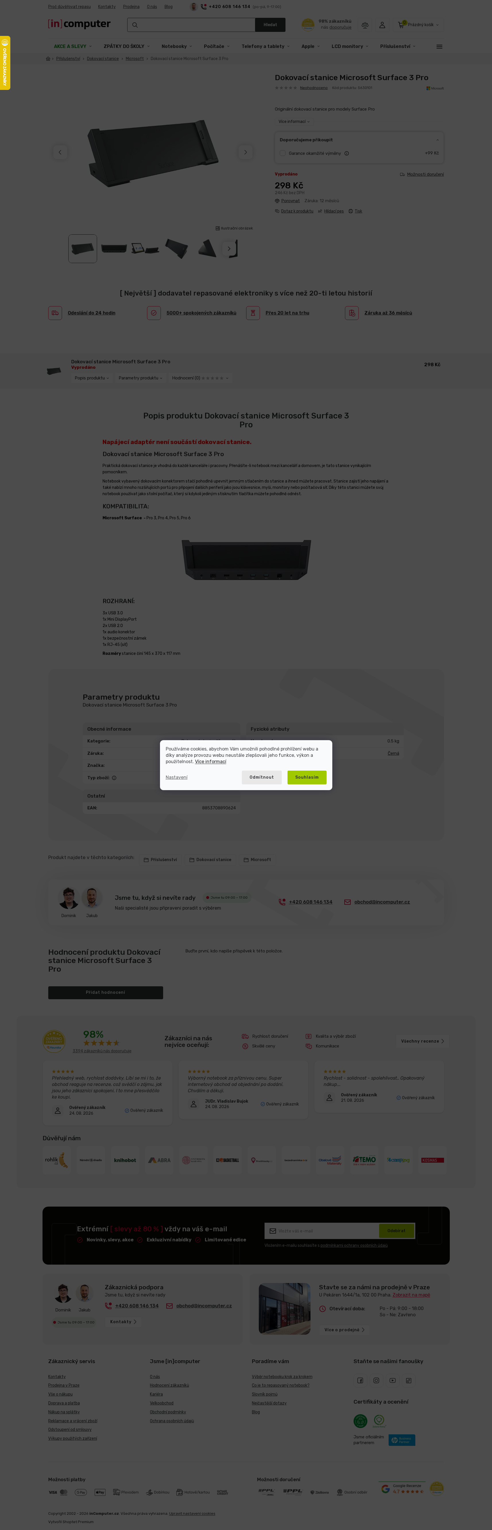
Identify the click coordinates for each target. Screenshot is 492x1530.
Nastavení (177, 777)
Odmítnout (262, 777)
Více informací (210, 761)
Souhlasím (307, 777)
